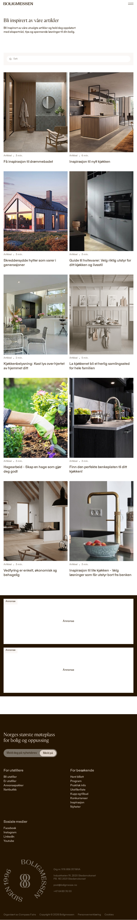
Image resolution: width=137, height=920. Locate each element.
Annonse (11, 601)
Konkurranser (79, 798)
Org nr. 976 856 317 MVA (67, 869)
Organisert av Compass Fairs (20, 915)
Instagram (10, 832)
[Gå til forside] (18, 3)
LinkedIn (9, 836)
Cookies (109, 915)
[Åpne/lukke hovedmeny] (130, 3)
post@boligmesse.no (65, 885)
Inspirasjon (77, 802)
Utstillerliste (77, 789)
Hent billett (77, 777)
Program (75, 781)
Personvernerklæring (89, 915)
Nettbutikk (10, 789)
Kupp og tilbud (79, 794)
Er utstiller (10, 781)
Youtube (9, 841)
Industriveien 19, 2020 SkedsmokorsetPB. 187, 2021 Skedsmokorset (75, 877)
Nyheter (75, 807)
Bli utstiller (10, 777)
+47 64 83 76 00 (63, 891)
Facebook (10, 828)
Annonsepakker (14, 785)
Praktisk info (78, 785)
